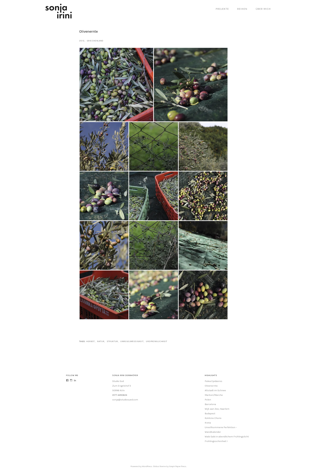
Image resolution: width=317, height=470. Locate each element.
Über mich (263, 8)
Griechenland (95, 41)
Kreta (208, 422)
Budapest (210, 413)
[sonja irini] (59, 18)
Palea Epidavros (213, 381)
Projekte (222, 8)
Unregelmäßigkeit (132, 341)
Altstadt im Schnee (215, 390)
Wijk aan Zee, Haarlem (217, 408)
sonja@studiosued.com (125, 399)
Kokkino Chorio (213, 418)
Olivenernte (211, 385)
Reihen (242, 8)
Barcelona (210, 404)
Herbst (90, 341)
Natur (100, 341)
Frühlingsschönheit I (216, 441)
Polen (208, 399)
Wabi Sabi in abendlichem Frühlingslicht (227, 436)
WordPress (147, 466)
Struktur (112, 341)
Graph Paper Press (177, 466)
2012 (82, 41)
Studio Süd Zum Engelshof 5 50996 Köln (121, 386)
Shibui (156, 466)
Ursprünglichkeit (156, 341)
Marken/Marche (214, 395)
